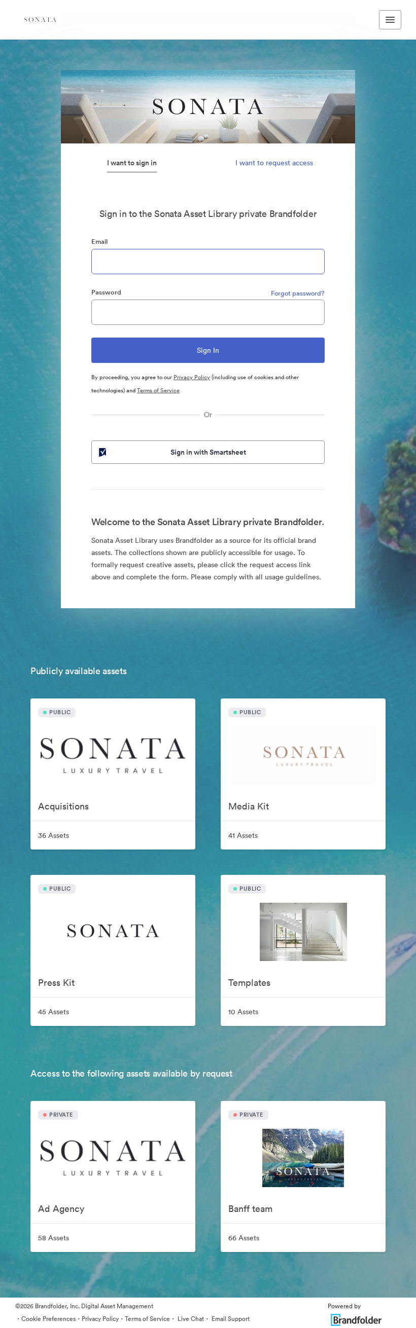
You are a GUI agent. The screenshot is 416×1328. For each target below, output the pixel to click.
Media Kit (248, 806)
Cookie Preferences (48, 1318)
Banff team (250, 1208)
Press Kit (56, 982)
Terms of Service (158, 390)
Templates (249, 982)
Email (99, 241)
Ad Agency (61, 1208)
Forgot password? (298, 293)
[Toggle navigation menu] (390, 19)
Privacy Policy (192, 377)
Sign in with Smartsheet (208, 452)
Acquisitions (63, 806)
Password (106, 292)
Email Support (230, 1318)
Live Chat (190, 1318)
